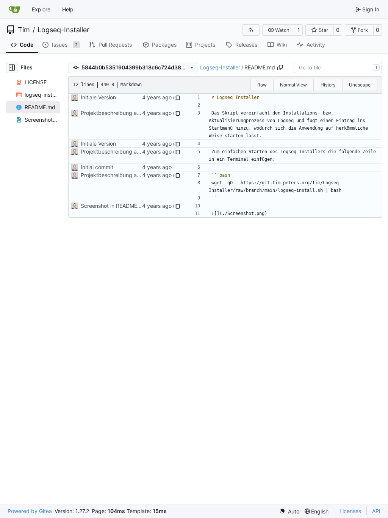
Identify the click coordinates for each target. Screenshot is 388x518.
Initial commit (97, 167)
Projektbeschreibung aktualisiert (121, 113)
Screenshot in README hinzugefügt (125, 205)
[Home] (14, 9)
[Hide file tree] (11, 67)
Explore (41, 9)
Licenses (350, 511)
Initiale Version (98, 97)
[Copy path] (280, 67)
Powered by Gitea (30, 511)
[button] (278, 30)
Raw (262, 85)
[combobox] (338, 67)
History (328, 85)
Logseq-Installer (63, 30)
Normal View (293, 85)
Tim (24, 30)
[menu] (289, 511)
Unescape (360, 85)
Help (68, 9)
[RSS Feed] (251, 30)
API (376, 511)
